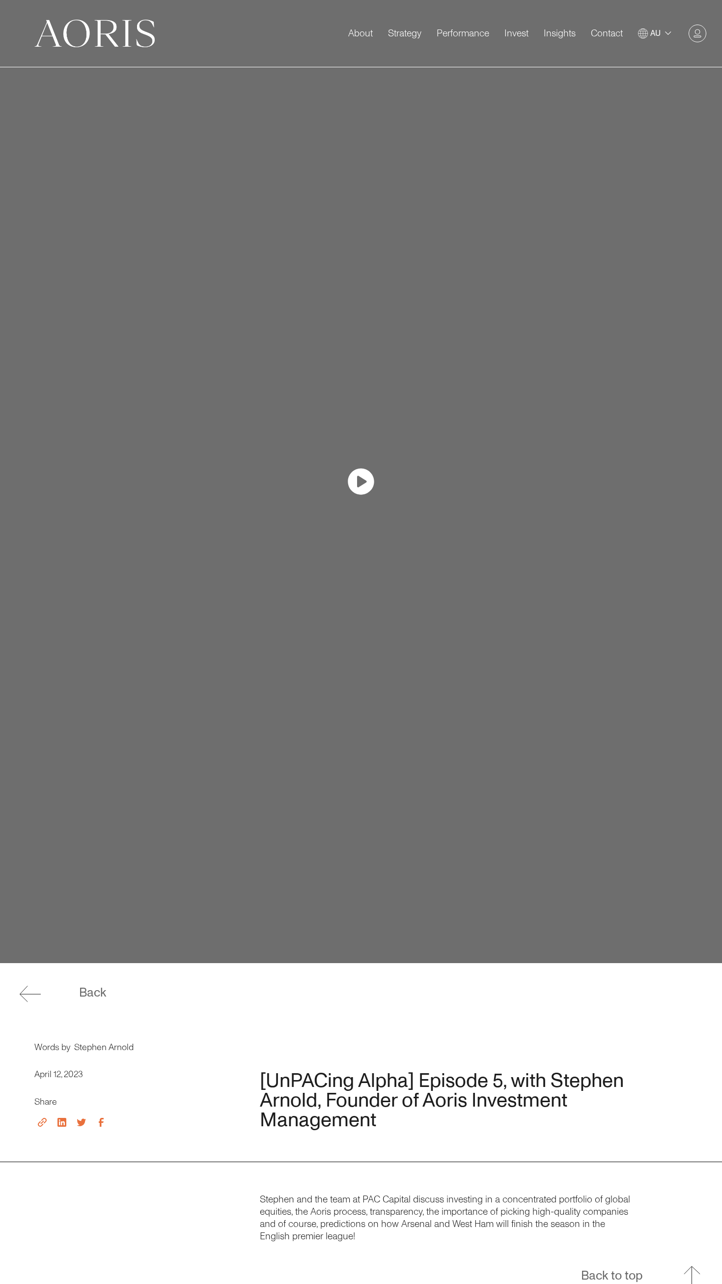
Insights (560, 34)
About (360, 34)
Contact (607, 34)
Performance (463, 34)
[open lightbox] (361, 481)
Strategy (404, 34)
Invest (516, 34)
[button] (656, 34)
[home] (94, 33)
